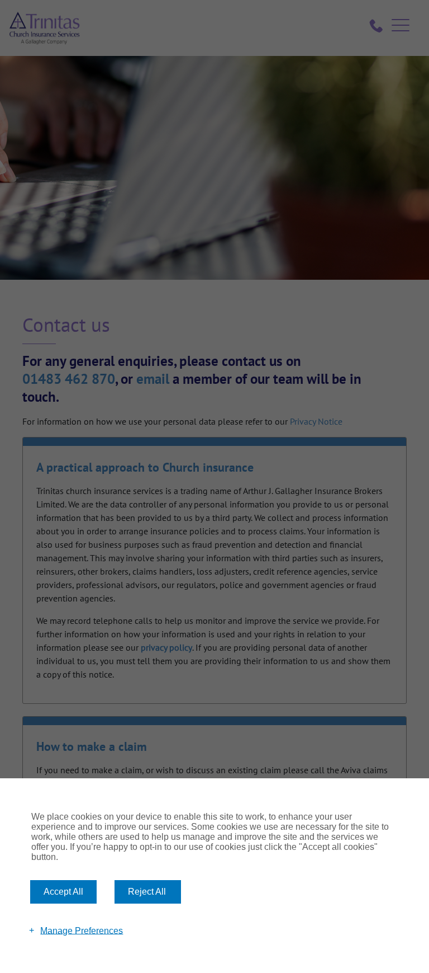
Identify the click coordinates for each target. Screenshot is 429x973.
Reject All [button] (147, 891)
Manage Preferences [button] (81, 930)
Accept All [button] (63, 891)
